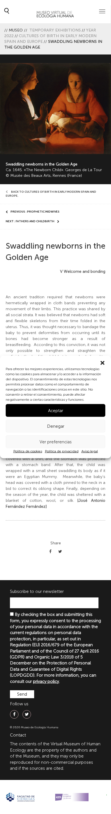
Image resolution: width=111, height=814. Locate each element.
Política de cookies (27, 451)
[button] (102, 363)
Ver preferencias (56, 441)
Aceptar (55, 410)
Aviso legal (89, 451)
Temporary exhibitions (55, 30)
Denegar (55, 426)
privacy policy (46, 681)
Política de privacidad (62, 451)
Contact (18, 735)
